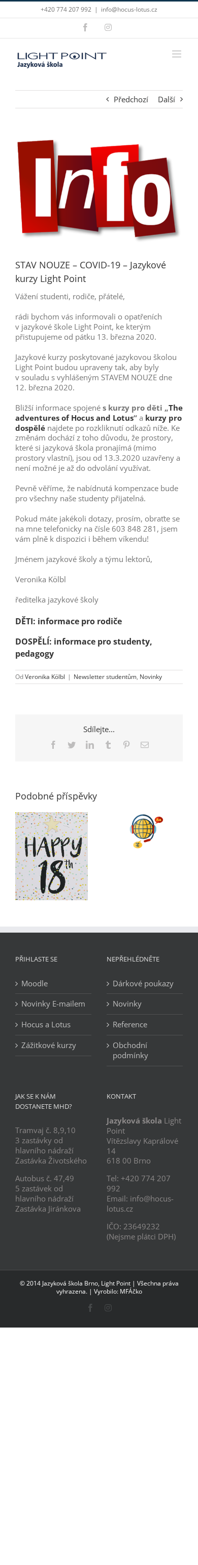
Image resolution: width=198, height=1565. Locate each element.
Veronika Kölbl (45, 676)
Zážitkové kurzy (48, 1045)
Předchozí (131, 99)
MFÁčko (131, 1291)
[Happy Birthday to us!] (51, 817)
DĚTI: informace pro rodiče (68, 621)
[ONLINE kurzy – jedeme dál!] (146, 817)
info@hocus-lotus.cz (129, 9)
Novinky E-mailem (53, 1004)
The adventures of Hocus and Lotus (99, 413)
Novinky (151, 676)
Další (166, 99)
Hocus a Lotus (46, 1024)
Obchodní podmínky (130, 1050)
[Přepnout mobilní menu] (177, 54)
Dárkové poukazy (143, 983)
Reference (130, 1024)
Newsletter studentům (105, 676)
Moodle (34, 983)
